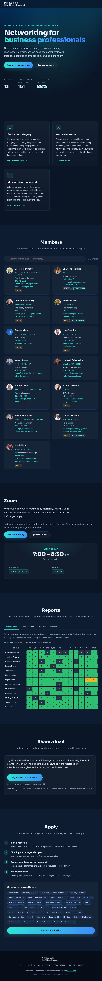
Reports (71, 965)
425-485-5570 (69, 396)
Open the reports (15, 205)
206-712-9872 (20, 281)
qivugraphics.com (70, 402)
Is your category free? (17, 161)
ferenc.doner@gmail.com (73, 314)
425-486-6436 (21, 370)
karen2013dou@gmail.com (25, 458)
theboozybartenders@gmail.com (28, 314)
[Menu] (95, 4)
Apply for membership (18, 65)
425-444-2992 (69, 370)
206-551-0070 (68, 311)
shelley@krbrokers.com (24, 429)
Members (30, 965)
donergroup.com (69, 316)
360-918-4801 (20, 340)
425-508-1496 (68, 426)
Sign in (81, 965)
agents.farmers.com (22, 402)
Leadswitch (71, 971)
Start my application (51, 930)
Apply (48, 965)
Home (21, 965)
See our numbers (45, 65)
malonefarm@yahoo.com (25, 399)
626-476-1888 (21, 456)
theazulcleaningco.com (24, 287)
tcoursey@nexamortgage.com (75, 429)
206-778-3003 (21, 426)
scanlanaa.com (69, 346)
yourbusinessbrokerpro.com (26, 431)
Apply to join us (40, 534)
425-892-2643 (21, 396)
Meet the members (65, 161)
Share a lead (59, 965)
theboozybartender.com (24, 316)
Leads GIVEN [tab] (28, 627)
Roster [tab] (53, 627)
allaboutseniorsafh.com (72, 376)
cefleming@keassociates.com (74, 282)
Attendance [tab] (11, 627)
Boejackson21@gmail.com (25, 343)
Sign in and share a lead (25, 777)
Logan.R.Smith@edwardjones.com (28, 373)
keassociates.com (70, 285)
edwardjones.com (22, 376)
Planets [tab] (42, 627)
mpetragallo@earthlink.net (73, 373)
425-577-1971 (20, 311)
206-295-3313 (68, 279)
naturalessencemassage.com (26, 461)
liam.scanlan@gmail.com (72, 343)
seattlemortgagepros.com (73, 431)
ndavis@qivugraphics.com (73, 399)
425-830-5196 (68, 340)
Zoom (40, 965)
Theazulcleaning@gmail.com (26, 284)
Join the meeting (15, 534)
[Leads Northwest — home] (14, 4)
